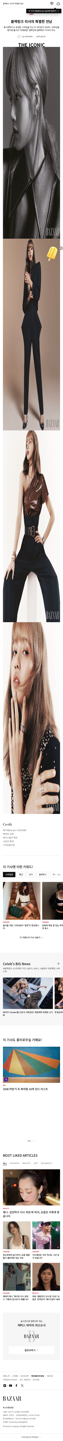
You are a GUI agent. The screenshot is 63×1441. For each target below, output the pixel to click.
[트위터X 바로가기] (22, 1385)
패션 (21, 874)
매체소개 (6, 1376)
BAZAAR (29, 36)
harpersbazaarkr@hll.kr (18, 1422)
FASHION (14, 1163)
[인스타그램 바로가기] (4, 1385)
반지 (31, 874)
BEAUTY (26, 1163)
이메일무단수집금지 (10, 1379)
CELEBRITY (46, 1163)
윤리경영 (36, 1379)
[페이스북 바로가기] (16, 1385)
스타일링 (9, 874)
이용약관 (49, 1376)
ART (36, 1163)
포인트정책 (25, 1376)
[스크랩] (52, 3)
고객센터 (15, 1376)
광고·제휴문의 (25, 1379)
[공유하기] (58, 3)
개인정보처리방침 (37, 1376)
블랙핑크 (42, 874)
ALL (5, 1163)
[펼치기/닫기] (58, 874)
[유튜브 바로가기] (10, 1385)
